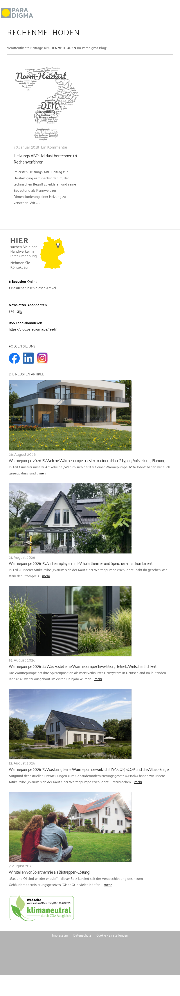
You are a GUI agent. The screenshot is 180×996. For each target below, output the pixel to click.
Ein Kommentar (54, 146)
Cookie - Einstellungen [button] (112, 935)
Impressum (60, 935)
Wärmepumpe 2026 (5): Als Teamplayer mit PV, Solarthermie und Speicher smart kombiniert (80, 563)
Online (23, 281)
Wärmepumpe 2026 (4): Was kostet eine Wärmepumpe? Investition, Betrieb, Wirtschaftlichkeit (82, 666)
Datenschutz (82, 935)
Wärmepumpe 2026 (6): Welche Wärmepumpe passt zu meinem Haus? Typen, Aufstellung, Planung (87, 460)
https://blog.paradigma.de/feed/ (32, 329)
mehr (43, 473)
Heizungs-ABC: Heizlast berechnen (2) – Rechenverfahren (46, 158)
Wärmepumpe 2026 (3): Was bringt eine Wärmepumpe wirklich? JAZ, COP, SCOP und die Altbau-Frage (89, 769)
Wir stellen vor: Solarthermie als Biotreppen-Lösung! (49, 871)
